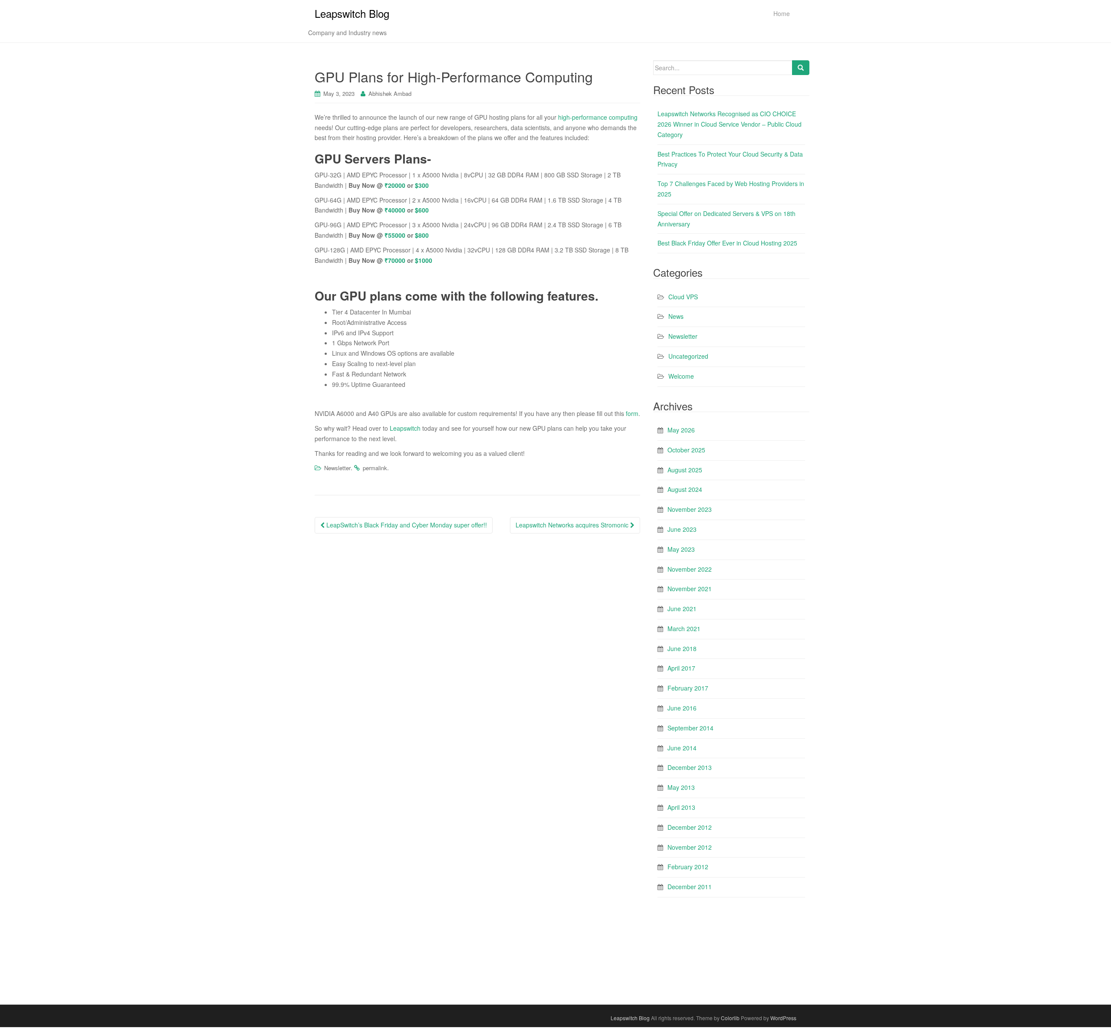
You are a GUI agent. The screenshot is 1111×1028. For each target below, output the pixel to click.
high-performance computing (598, 117)
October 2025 (686, 449)
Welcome (681, 376)
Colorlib (730, 1017)
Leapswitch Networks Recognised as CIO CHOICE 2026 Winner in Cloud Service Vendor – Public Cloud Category (729, 124)
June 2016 (682, 708)
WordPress (783, 1017)
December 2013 (689, 767)
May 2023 (681, 549)
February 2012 (687, 866)
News (676, 316)
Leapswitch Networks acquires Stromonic (573, 525)
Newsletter (337, 468)
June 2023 (682, 529)
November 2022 (689, 569)
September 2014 (690, 728)
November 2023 (689, 509)
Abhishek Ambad (389, 93)
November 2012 (689, 847)
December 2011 (689, 886)
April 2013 (681, 807)
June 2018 (682, 648)
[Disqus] (477, 651)
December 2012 (689, 827)
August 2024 (684, 489)
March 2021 (683, 628)
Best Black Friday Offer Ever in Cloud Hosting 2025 (727, 243)
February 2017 (687, 688)
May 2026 (681, 430)
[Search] (800, 67)
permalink (375, 468)
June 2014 (682, 747)
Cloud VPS (683, 296)
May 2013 (681, 787)
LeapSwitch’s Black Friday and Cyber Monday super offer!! (406, 525)
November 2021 (689, 588)
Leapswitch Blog (352, 13)
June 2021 (682, 608)
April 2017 (681, 668)
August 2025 (684, 469)
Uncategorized (688, 356)
